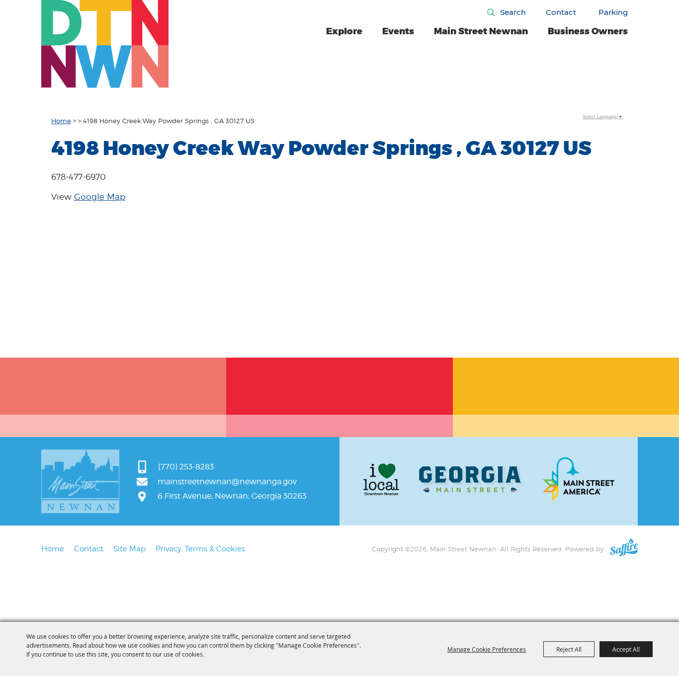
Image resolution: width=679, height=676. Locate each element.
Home (61, 121)
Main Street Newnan (481, 31)
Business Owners (588, 31)
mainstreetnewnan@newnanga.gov (227, 481)
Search (513, 12)
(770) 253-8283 (186, 466)
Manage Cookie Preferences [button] (486, 649)
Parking (613, 12)
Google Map (99, 197)
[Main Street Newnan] (105, 44)
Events (398, 31)
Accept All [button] (626, 649)
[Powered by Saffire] (624, 549)
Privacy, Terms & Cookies (200, 548)
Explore (344, 31)
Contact (561, 12)
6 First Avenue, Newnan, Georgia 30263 (232, 496)
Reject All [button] (569, 649)
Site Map (129, 548)
